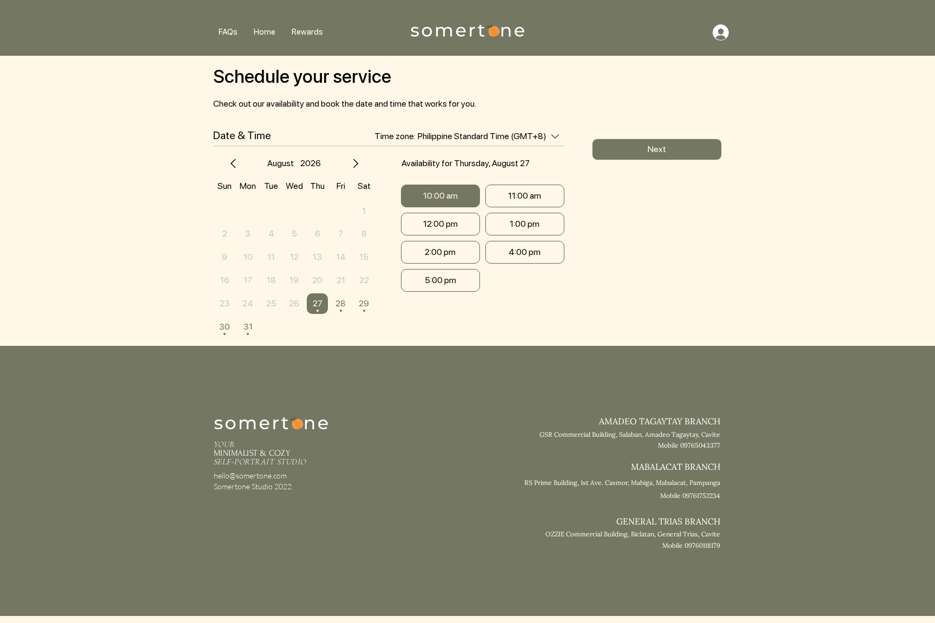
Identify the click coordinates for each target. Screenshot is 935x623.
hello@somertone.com (250, 475)
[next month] (355, 163)
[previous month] (233, 163)
